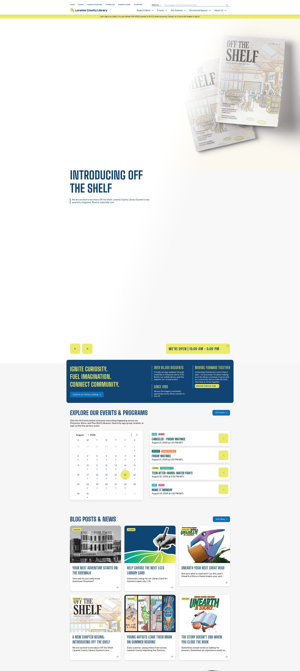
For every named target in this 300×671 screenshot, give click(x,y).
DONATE (81, 4)
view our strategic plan (206, 386)
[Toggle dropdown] (153, 10)
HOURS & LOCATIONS (94, 4)
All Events (220, 412)
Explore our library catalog (85, 394)
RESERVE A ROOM (124, 4)
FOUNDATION (110, 4)
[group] (150, 186)
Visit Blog (220, 519)
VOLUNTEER (138, 4)
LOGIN (72, 4)
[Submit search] (227, 5)
